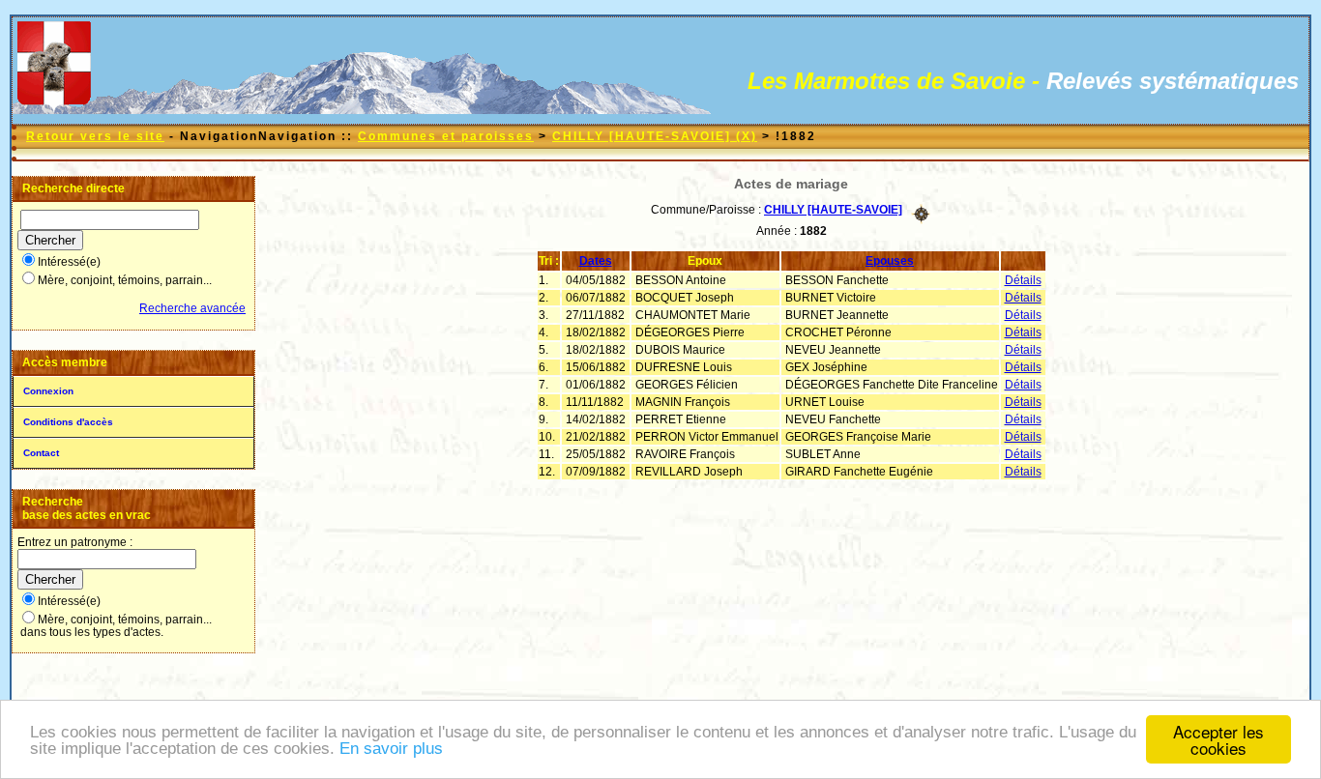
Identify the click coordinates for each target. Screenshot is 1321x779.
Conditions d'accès (68, 422)
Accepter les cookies (1218, 739)
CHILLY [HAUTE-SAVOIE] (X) (654, 136)
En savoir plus (391, 748)
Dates (595, 261)
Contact (41, 452)
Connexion (48, 391)
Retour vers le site (95, 136)
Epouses (890, 261)
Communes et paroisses (446, 136)
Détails (1023, 280)
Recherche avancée (192, 308)
